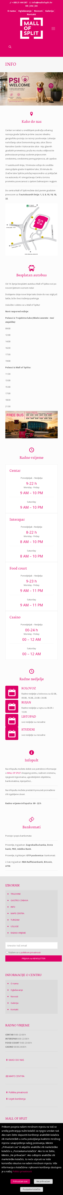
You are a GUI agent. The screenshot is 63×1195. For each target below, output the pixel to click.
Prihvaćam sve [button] (20, 1181)
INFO (13, 906)
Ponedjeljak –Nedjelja (31, 526)
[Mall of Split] (32, 28)
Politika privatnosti (18, 1092)
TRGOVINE (16, 893)
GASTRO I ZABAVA (19, 900)
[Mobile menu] (53, 28)
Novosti (38, 10)
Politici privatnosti (22, 1171)
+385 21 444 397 (19, 2)
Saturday (31, 501)
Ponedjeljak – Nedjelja (31, 477)
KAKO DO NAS (16, 1059)
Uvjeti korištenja (17, 1098)
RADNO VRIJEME (18, 932)
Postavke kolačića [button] (31, 1189)
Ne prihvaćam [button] (43, 1181)
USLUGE (15, 926)
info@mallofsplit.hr (42, 2)
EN (31, 6)
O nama (11, 10)
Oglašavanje (25, 10)
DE (36, 6)
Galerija (49, 10)
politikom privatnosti (31, 952)
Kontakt (31, 14)
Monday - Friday (31, 487)
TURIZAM (15, 919)
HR (26, 6)
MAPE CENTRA (17, 913)
